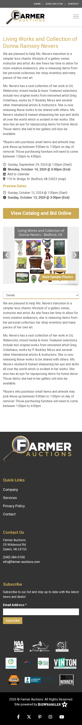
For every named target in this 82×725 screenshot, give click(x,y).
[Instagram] (50, 717)
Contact (73, 4)
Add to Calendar (18, 174)
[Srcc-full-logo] (27, 663)
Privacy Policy (14, 506)
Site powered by (26, 704)
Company (10, 489)
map (62, 179)
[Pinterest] (40, 717)
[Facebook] (18, 717)
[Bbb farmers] (39, 680)
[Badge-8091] (13, 680)
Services (10, 498)
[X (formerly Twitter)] (29, 717)
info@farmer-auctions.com (21, 562)
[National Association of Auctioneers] (18, 646)
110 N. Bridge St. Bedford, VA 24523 (32, 179)
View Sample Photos (57, 277)
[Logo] (39, 646)
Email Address (15, 605)
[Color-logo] (65, 663)
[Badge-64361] (66, 680)
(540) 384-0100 (54, 4)
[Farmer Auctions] (25, 17)
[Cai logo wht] (62, 646)
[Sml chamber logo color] (43, 663)
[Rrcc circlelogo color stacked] (11, 663)
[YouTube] (61, 717)
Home (37, 4)
